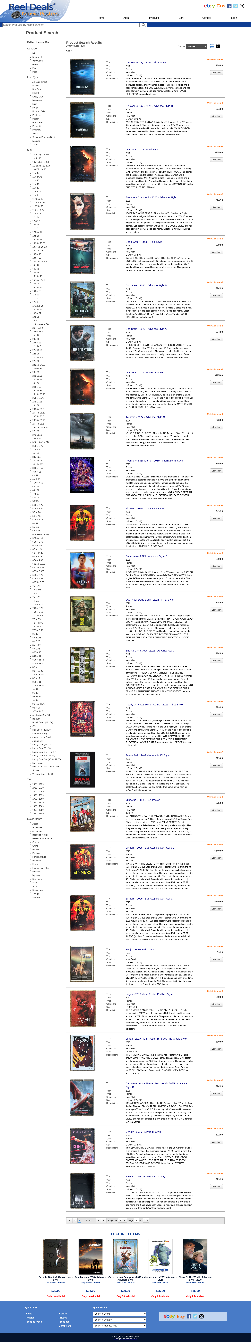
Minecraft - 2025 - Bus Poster (143, 800)
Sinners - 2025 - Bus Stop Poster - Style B (150, 847)
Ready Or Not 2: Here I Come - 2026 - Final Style (154, 704)
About (126, 17)
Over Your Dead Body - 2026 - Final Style (150, 599)
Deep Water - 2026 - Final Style (144, 241)
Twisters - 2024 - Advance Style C (145, 417)
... (94, 1220)
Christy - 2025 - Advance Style (143, 1131)
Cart (181, 17)
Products (154, 17)
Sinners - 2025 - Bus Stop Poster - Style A (150, 898)
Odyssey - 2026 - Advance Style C (145, 372)
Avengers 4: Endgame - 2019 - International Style (154, 460)
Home (100, 17)
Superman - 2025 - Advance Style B (146, 556)
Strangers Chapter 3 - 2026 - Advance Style (151, 197)
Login (234, 17)
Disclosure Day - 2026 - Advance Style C (149, 106)
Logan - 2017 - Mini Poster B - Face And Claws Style (156, 1038)
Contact (206, 17)
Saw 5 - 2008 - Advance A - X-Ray (145, 1176)
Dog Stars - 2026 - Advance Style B (146, 285)
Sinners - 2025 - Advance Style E (145, 508)
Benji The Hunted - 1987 (140, 949)
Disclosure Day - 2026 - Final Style (146, 62)
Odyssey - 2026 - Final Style (142, 149)
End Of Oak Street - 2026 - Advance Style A (151, 650)
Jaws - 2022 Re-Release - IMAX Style (148, 755)
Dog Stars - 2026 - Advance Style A (146, 328)
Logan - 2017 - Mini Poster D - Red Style (149, 994)
